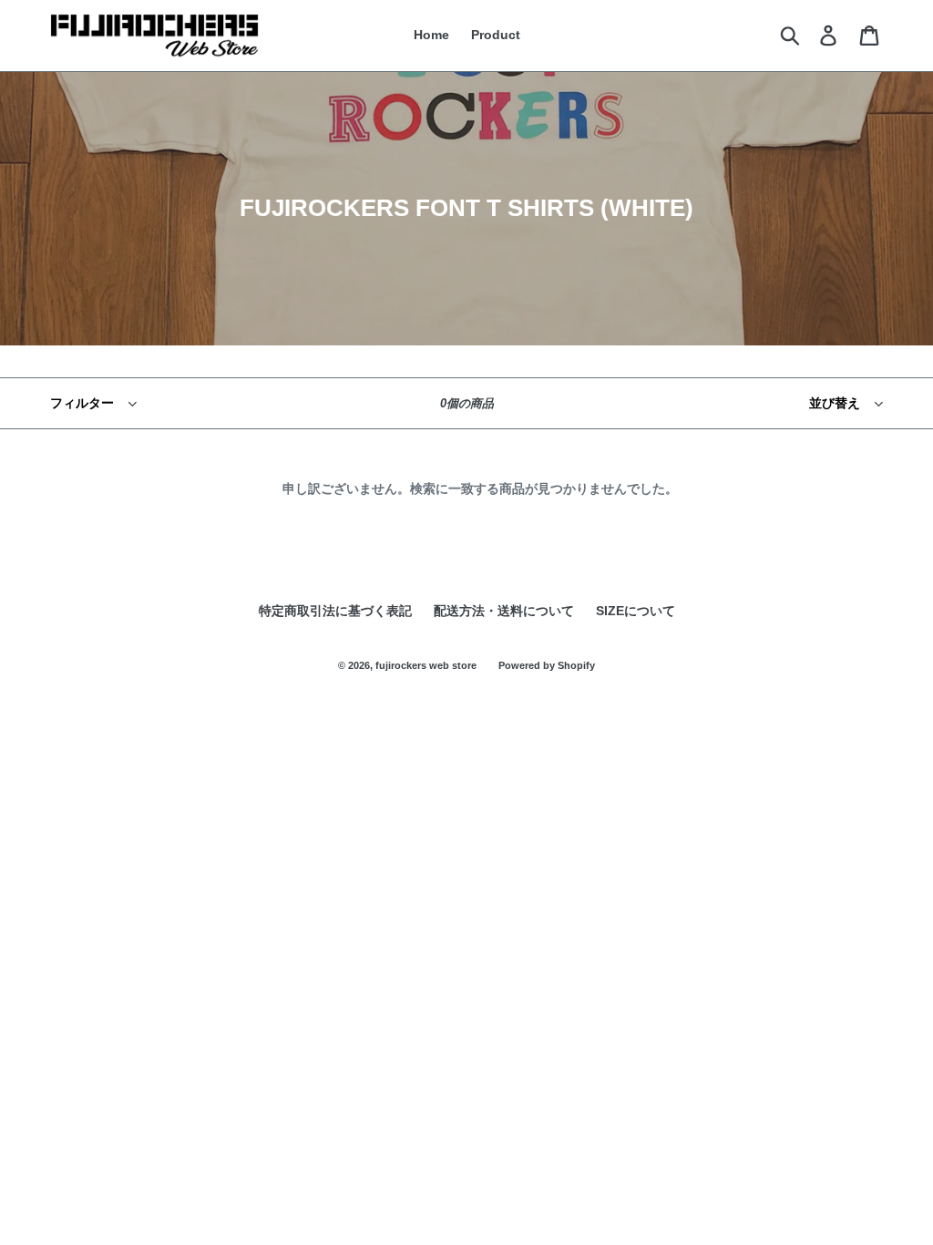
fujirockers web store (426, 665)
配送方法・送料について (504, 610)
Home (431, 34)
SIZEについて (635, 610)
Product (495, 34)
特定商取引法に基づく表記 (335, 610)
